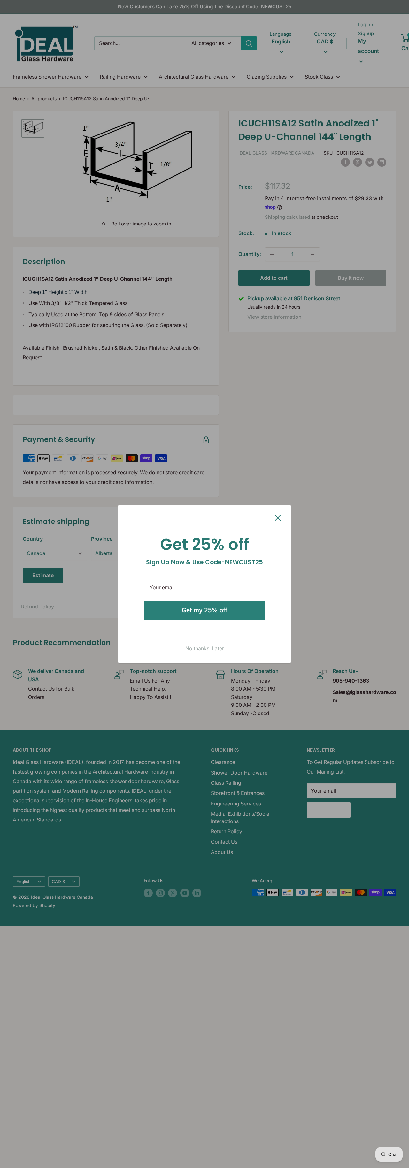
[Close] (278, 517)
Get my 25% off (204, 610)
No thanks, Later (204, 648)
